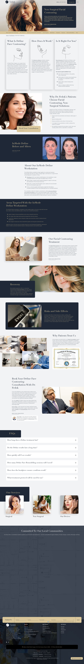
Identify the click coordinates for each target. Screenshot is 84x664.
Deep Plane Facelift (28, 629)
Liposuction (26, 632)
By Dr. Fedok (14, 406)
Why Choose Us (22, 32)
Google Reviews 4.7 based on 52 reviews (42, 654)
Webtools (56, 658)
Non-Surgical (38, 516)
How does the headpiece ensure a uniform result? (26, 470)
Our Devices (11, 35)
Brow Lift (26, 637)
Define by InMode (37, 60)
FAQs (77, 32)
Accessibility (41, 652)
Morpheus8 (63, 629)
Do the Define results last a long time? (22, 448)
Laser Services (45, 626)
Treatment (58, 32)
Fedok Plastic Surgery (54, 245)
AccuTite (62, 632)
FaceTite (62, 631)
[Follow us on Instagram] (57, 2)
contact (17, 400)
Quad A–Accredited (72, 339)
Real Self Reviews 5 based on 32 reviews (42, 656)
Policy (37, 652)
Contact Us (8, 620)
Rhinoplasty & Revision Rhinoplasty (31, 631)
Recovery (63, 32)
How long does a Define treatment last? (22, 440)
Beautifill (62, 626)
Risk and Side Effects (70, 32)
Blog (34, 652)
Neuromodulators (46, 628)
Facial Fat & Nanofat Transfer (30, 634)
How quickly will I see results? (19, 455)
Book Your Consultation (28, 128)
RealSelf (17, 409)
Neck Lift (26, 628)
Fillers (44, 629)
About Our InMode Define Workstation (34, 32)
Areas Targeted (46, 32)
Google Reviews (24, 409)
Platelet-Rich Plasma (47, 631)
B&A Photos (52, 32)
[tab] (42, 440)
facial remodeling (20, 289)
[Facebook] (7, 642)
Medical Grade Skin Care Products (50, 632)
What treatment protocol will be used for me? (25, 478)
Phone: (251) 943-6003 (57, 647)
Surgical (9, 516)
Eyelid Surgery (27, 636)
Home (7, 35)
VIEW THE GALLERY (16, 150)
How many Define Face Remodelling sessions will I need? (30, 463)
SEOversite (45, 659)
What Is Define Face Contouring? (12, 32)
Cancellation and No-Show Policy (42, 651)
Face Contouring (59, 60)
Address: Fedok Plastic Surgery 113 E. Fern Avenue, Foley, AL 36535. (36, 647)
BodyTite (62, 628)
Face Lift (26, 626)
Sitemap (44, 652)
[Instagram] (9, 642)
